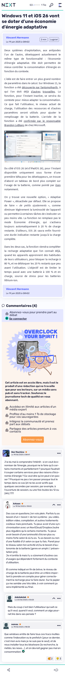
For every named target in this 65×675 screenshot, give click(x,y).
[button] (60, 5)
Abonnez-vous (32, 439)
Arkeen (16, 503)
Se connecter (18, 318)
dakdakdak (20, 597)
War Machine (17, 452)
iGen (58, 185)
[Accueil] (9, 5)
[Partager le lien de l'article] (8, 670)
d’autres (36, 91)
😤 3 (58, 658)
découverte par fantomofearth (40, 87)
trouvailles (49, 91)
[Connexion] (51, 5)
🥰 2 (50, 658)
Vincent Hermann (17, 37)
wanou (14, 624)
